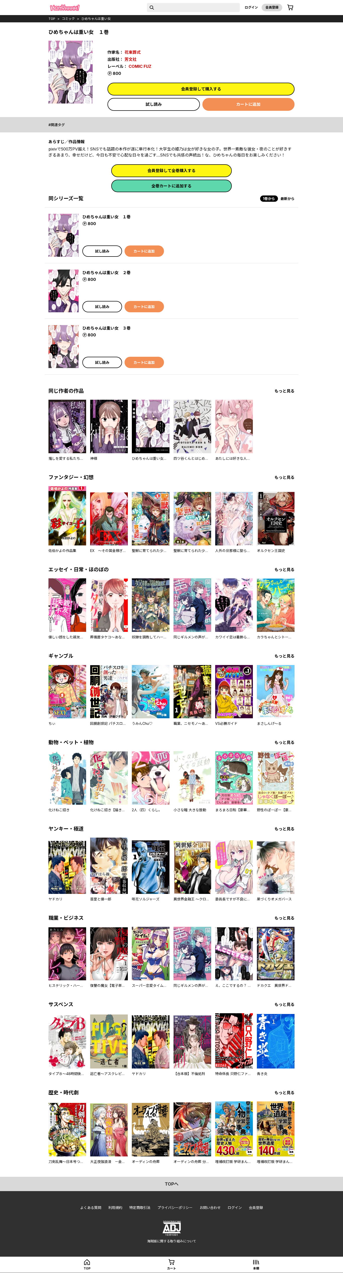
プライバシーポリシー (175, 1207)
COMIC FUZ (140, 66)
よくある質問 (90, 1207)
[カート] (290, 8)
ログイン (251, 7)
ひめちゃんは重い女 (96, 19)
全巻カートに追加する (171, 185)
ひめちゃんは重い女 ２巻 (106, 272)
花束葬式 (133, 52)
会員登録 (271, 7)
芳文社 (131, 59)
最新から (287, 198)
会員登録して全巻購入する (171, 170)
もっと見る (284, 390)
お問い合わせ (210, 1207)
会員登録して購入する (201, 88)
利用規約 (115, 1207)
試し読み (154, 104)
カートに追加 (248, 104)
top (51, 19)
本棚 (256, 1268)
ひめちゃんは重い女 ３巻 (106, 328)
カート (171, 1268)
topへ (172, 1184)
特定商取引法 (139, 1207)
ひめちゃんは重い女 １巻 (106, 216)
